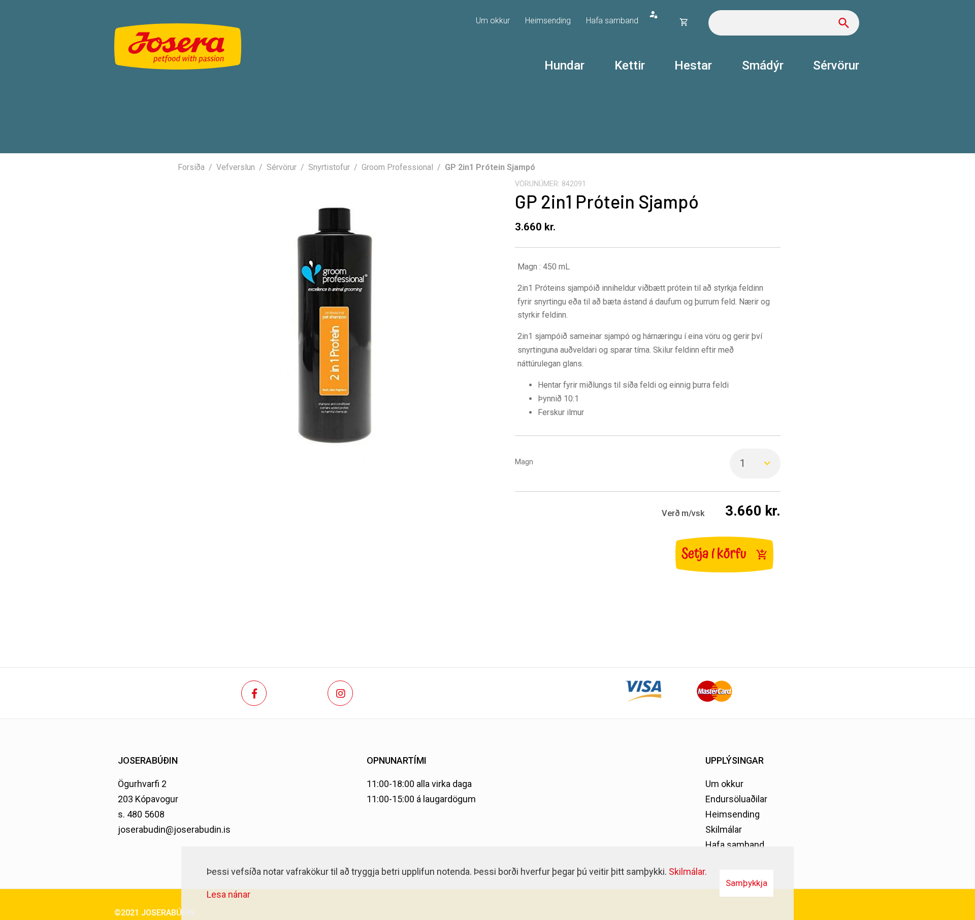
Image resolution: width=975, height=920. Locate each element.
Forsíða (191, 167)
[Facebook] (254, 693)
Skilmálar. (688, 871)
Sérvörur (282, 167)
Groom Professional (397, 167)
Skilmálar (723, 829)
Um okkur (724, 783)
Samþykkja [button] (746, 883)
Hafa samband (734, 844)
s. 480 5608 (141, 814)
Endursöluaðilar (736, 799)
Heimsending (732, 814)
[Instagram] (340, 693)
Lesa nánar (228, 894)
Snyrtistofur (329, 167)
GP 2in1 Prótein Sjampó (490, 167)
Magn (524, 462)
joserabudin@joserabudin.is (174, 829)
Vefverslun (235, 167)
